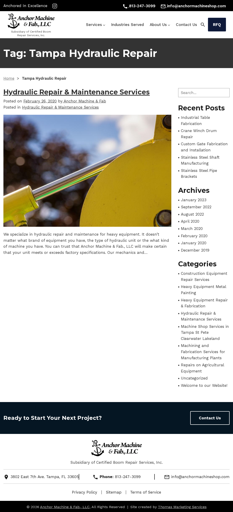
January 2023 (193, 200)
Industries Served (127, 24)
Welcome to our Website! (204, 385)
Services (94, 24)
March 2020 (192, 228)
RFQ (217, 24)
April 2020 (190, 221)
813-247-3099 (128, 476)
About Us (158, 24)
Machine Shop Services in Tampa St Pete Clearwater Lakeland (205, 332)
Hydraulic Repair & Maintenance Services (76, 92)
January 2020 (193, 243)
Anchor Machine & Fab (84, 101)
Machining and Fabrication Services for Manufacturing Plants (203, 351)
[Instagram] (54, 6)
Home (8, 78)
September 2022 (196, 207)
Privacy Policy (84, 492)
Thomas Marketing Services (182, 507)
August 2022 (192, 214)
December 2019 (195, 250)
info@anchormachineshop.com (197, 476)
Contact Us (186, 24)
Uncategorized (194, 378)
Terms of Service (145, 492)
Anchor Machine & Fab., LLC (65, 507)
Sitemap (114, 492)
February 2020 (194, 236)
